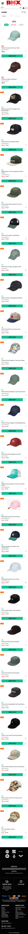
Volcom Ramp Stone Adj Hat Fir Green (11, 204)
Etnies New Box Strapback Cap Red (11, 454)
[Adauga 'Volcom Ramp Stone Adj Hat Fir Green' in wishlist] (25, 212)
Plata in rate (17, 908)
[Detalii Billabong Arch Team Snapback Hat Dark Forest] (14, 161)
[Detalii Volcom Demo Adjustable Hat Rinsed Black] (14, 692)
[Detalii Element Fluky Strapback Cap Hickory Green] (14, 379)
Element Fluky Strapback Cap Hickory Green (13, 391)
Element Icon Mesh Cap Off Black (10, 235)
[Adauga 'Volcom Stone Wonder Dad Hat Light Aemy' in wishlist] (25, 774)
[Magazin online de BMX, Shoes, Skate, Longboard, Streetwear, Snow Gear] (13, 3)
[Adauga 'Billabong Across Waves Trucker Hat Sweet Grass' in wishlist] (25, 493)
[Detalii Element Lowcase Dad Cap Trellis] (14, 36)
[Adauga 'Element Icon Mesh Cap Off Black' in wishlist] (25, 243)
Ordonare (4, 16)
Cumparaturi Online (21, 901)
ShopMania (13, 901)
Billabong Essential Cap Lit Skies (10, 579)
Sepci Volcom (4, 206)
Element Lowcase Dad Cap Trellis (10, 48)
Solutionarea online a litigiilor (19, 917)
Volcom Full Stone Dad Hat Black (10, 641)
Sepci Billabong (5, 174)
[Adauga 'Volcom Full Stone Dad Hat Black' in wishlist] (25, 649)
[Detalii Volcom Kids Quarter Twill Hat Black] (14, 598)
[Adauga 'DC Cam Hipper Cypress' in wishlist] (25, 837)
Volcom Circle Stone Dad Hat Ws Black (11, 735)
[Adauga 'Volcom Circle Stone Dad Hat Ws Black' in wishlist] (25, 743)
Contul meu (3, 909)
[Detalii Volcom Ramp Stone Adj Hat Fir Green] (14, 192)
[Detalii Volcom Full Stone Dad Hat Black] (14, 629)
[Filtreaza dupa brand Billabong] (21, 851)
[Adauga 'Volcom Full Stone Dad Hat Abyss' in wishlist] (25, 680)
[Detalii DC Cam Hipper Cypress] (14, 817)
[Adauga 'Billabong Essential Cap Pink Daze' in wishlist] (25, 524)
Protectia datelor (4, 915)
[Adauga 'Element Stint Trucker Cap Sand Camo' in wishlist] (25, 805)
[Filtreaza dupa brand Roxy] (21, 856)
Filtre (24, 12)
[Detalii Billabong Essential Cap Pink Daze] (14, 504)
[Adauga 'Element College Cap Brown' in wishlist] (25, 87)
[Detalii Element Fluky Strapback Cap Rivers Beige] (14, 348)
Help (16, 911)
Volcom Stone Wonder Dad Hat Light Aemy (12, 766)
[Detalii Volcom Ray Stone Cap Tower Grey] (14, 317)
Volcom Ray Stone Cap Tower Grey (10, 329)
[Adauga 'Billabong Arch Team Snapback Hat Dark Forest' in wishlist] (25, 180)
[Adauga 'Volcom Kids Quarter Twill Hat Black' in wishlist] (25, 618)
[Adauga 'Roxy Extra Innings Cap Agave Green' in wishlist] (25, 274)
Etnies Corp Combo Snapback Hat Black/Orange (10, 109)
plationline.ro (23, 900)
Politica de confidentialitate (4, 914)
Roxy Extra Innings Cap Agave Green (11, 266)
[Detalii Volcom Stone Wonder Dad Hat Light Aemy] (14, 754)
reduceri (13, 24)
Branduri (3, 907)
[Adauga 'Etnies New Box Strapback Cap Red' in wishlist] (25, 462)
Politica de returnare (19, 913)
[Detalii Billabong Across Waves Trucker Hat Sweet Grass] (14, 473)
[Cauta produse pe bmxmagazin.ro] (20, 7)
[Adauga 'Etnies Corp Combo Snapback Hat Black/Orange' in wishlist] (25, 118)
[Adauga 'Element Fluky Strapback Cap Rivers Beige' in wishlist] (25, 368)
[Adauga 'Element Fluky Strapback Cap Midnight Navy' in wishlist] (25, 430)
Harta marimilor (18, 909)
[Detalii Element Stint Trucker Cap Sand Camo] (14, 785)
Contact (3, 911)
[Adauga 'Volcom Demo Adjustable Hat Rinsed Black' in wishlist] (25, 712)
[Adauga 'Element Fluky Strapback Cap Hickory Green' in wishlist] (25, 399)
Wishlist (3, 908)
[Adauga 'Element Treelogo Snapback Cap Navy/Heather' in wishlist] (25, 555)
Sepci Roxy (4, 268)
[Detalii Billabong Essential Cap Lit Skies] (14, 567)
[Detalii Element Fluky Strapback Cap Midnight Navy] (14, 411)
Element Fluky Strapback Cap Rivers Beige (12, 360)
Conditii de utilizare (5, 912)
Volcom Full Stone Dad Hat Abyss (10, 673)
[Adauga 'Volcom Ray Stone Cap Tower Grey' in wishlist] (25, 337)
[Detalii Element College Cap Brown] (14, 67)
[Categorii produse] (2, 3)
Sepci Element (5, 49)
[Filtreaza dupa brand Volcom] (14, 856)
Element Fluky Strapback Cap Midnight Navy (13, 423)
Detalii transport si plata (20, 907)
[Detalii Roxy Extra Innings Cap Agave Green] (14, 254)
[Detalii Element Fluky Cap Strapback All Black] (14, 286)
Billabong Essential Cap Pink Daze (10, 516)
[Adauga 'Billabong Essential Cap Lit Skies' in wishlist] (25, 587)
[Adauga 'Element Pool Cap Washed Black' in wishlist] (25, 149)
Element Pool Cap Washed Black (10, 141)
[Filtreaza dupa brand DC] (14, 851)
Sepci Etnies (4, 112)
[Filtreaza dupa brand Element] (7, 851)
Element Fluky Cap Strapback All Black (11, 298)
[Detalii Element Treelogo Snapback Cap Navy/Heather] (14, 536)
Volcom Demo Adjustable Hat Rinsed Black (12, 704)
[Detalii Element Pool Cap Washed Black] (14, 129)
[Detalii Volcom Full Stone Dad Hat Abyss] (14, 661)
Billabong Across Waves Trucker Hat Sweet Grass (12, 484)
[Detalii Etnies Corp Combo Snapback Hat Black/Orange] (14, 98)
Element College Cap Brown (9, 79)
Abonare (14, 871)
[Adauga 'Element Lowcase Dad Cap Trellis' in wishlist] (25, 55)
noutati (21, 24)
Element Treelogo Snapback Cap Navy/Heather (10, 547)
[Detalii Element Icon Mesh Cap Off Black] (14, 223)
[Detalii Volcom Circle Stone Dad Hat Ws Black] (14, 723)
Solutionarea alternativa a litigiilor (20, 915)
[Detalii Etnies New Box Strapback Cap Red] (14, 442)
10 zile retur (21, 884)
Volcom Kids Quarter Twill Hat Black (11, 610)
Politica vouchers (4, 916)
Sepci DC (3, 830)
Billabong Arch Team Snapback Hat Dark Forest (12, 172)
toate (6, 24)
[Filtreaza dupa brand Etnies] (7, 856)
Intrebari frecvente (19, 912)
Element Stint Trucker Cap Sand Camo (11, 798)
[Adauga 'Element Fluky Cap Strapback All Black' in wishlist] (25, 305)
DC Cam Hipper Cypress (8, 829)
